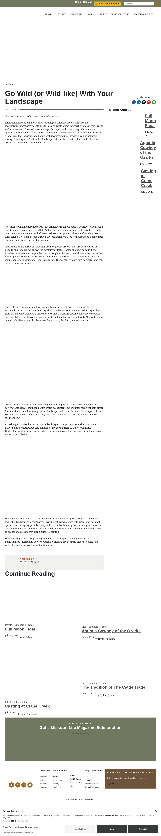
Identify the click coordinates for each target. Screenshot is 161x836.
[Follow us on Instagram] (23, 785)
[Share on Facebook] (134, 102)
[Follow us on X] (17, 785)
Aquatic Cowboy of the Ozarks (111, 631)
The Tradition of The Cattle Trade (113, 687)
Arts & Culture (76, 782)
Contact (87, 2)
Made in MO (58, 780)
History (61, 14)
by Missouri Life (146, 97)
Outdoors (19, 624)
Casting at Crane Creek (27, 706)
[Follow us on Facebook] (11, 785)
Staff (41, 780)
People (30, 624)
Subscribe (88, 780)
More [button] (89, 14)
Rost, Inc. (55, 115)
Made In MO (76, 14)
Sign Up (111, 783)
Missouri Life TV (120, 14)
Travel (49, 14)
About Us (43, 777)
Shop (78, 2)
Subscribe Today (80, 733)
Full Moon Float (150, 121)
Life (84, 626)
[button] (94, 14)
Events (8, 624)
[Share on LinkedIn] (139, 102)
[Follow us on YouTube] (30, 785)
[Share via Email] (154, 102)
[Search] (156, 4)
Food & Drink (75, 779)
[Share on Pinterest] (149, 102)
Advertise (43, 783)
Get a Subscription (109, 3)
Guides (103, 14)
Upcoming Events (143, 14)
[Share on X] (144, 102)
